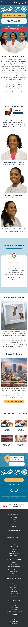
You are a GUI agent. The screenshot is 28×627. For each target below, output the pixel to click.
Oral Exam (14, 568)
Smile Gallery (14, 619)
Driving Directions (16, 464)
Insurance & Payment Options (14, 611)
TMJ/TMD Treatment (14, 623)
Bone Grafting (14, 546)
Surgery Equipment (14, 549)
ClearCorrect (5, 340)
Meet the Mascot (14, 605)
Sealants (14, 573)
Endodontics (14, 591)
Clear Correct (14, 517)
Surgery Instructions (14, 553)
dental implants (5, 342)
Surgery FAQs (14, 551)
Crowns (14, 584)
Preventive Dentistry (21, 445)
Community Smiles (14, 621)
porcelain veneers (22, 338)
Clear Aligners (21, 430)
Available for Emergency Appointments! (14, 29)
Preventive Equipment (14, 569)
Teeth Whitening (14, 524)
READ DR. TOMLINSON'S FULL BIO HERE (14, 164)
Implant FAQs (14, 585)
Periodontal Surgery (14, 548)
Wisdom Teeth (14, 555)
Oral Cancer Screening (14, 566)
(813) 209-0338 (14, 484)
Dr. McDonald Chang (14, 604)
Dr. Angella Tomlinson (14, 600)
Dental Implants (7, 430)
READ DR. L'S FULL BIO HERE (14, 197)
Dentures (14, 589)
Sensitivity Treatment (14, 575)
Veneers (14, 526)
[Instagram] (16, 491)
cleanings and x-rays (6, 338)
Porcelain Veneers (7, 445)
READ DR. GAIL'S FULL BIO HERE (14, 231)
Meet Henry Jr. (18, 113)
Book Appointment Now (14, 15)
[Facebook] (12, 491)
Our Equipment (14, 607)
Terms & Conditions (15, 496)
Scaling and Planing (14, 571)
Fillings (14, 523)
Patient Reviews (14, 609)
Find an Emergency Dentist (14, 537)
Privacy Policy (5, 496)
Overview (14, 519)
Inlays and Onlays (14, 593)
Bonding (14, 521)
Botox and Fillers (14, 618)
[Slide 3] (15, 328)
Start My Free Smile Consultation (14, 21)
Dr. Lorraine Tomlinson (14, 602)
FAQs (14, 535)
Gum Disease (14, 564)
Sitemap (17, 497)
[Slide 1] (12, 328)
